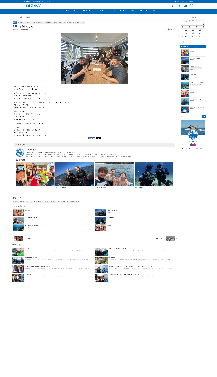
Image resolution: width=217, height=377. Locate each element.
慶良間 (55, 22)
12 (189, 30)
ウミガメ (77, 22)
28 (196, 36)
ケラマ (70, 22)
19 (189, 33)
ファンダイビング (30, 22)
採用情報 (185, 1)
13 (193, 30)
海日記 (14, 22)
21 (196, 33)
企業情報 (191, 1)
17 (182, 33)
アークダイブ (41, 22)
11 (186, 30)
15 (200, 30)
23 (203, 33)
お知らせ (178, 1)
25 (186, 36)
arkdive (21, 22)
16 (203, 30)
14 (196, 30)
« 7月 (182, 42)
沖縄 (83, 22)
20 (193, 33)
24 (182, 36)
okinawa (49, 22)
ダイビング (63, 22)
